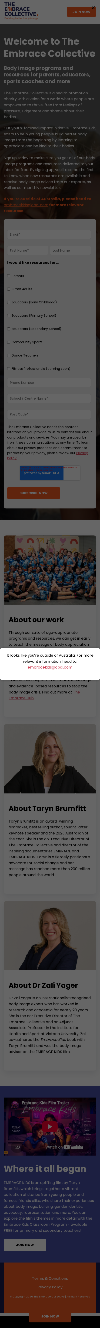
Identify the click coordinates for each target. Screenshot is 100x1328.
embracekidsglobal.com (50, 667)
